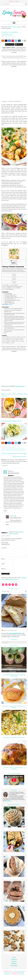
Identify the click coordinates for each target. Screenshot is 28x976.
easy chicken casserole (16, 449)
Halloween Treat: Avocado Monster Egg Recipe (14, 675)
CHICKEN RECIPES (20, 386)
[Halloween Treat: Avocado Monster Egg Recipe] (14, 660)
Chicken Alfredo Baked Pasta (11, 421)
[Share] (9, 41)
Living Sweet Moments (14, 12)
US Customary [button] (5, 304)
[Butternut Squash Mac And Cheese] (14, 723)
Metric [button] (11, 304)
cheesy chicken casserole (16, 448)
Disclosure (14, 963)
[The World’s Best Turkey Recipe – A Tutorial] (14, 753)
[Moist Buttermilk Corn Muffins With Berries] (14, 691)
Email (3, 563)
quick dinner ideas (12, 450)
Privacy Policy (14, 965)
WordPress (21, 974)
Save (14, 40)
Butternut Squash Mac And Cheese (14, 737)
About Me (14, 961)
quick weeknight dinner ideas (20, 450)
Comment (4, 547)
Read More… (9, 800)
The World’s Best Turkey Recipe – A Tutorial (14, 768)
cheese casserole (9, 448)
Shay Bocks (7, 972)
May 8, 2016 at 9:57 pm (13, 473)
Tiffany (12, 515)
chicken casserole (9, 449)
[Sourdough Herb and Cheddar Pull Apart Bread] (14, 842)
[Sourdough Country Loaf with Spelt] (14, 866)
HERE (6, 386)
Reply (5, 510)
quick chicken (23, 449)
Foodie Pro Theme (19, 971)
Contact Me (14, 959)
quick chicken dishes (4, 450)
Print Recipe (19, 44)
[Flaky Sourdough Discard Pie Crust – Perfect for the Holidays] (14, 916)
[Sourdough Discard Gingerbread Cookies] (14, 941)
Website (3, 568)
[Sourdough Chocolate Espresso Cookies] (14, 891)
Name (3, 558)
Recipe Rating (4, 542)
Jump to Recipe (10, 44)
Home (14, 957)
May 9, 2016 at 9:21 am (15, 517)
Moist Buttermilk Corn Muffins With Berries (14, 707)
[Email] (16, 41)
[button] (12, 262)
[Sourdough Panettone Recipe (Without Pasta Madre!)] (14, 817)
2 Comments (13, 36)
